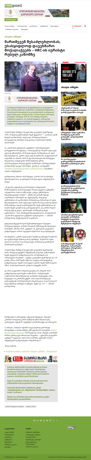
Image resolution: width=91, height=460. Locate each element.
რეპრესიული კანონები (33, 439)
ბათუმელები (76, 26)
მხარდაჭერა (11, 20)
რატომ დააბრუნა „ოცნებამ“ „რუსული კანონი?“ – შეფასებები (31, 351)
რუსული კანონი (31, 406)
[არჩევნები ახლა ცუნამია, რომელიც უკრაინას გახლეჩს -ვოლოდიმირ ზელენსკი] (73, 123)
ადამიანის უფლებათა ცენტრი (14, 406)
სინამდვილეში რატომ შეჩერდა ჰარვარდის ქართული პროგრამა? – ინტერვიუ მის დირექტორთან (72, 248)
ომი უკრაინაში (31, 437)
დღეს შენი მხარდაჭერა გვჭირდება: (21, 388)
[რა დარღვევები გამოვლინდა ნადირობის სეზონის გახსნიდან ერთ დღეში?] (73, 150)
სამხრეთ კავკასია (11, 29)
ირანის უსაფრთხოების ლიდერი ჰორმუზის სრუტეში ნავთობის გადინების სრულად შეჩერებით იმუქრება (72, 219)
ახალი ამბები (10, 26)
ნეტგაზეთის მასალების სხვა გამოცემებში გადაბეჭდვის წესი (67, 457)
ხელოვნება (54, 26)
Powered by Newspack (21, 457)
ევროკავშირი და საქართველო (31, 443)
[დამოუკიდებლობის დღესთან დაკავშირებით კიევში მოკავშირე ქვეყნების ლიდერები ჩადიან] (73, 177)
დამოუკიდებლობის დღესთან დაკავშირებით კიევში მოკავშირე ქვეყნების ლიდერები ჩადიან (73, 190)
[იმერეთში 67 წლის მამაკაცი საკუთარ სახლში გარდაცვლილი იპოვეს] (73, 99)
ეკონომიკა (33, 26)
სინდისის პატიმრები (33, 432)
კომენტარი (44, 26)
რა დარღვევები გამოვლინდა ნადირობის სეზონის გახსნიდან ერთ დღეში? (73, 162)
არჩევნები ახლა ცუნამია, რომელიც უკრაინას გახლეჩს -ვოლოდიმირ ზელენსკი (73, 135)
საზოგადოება (22, 26)
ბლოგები (24, 29)
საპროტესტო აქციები (33, 435)
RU (73, 28)
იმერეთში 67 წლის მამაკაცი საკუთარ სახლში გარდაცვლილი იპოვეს (73, 110)
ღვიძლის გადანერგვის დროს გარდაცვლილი (24, 168)
